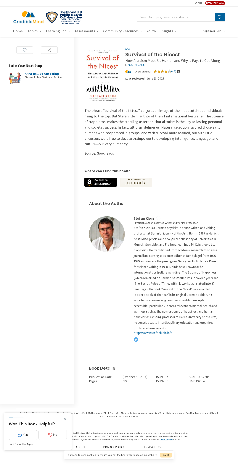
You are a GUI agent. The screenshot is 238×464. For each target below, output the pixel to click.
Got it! (166, 455)
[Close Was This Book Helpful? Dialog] (65, 419)
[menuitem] (18, 31)
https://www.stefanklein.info (153, 333)
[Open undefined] (100, 182)
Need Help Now (215, 3)
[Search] (220, 17)
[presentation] (178, 71)
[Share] (49, 50)
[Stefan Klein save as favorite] (159, 218)
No (55, 434)
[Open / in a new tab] (64, 17)
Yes (25, 434)
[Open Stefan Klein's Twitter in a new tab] (136, 339)
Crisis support (166, 439)
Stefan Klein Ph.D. (136, 65)
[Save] (24, 50)
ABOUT (198, 3)
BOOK (128, 49)
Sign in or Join (212, 31)
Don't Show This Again (21, 444)
